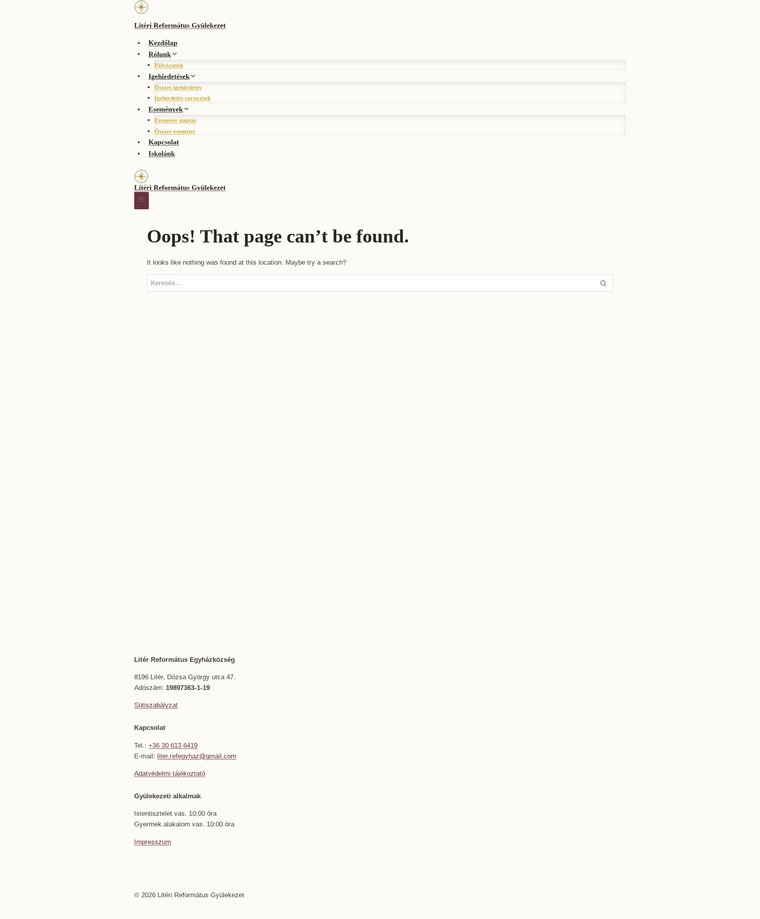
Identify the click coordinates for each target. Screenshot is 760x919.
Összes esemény (175, 131)
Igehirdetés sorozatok (182, 98)
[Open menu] (141, 200)
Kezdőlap (162, 43)
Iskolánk (161, 153)
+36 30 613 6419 (173, 745)
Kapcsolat (163, 142)
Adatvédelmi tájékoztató (169, 773)
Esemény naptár (175, 120)
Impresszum (152, 842)
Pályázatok (168, 65)
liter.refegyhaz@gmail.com (196, 756)
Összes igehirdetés (177, 87)
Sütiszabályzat (156, 705)
